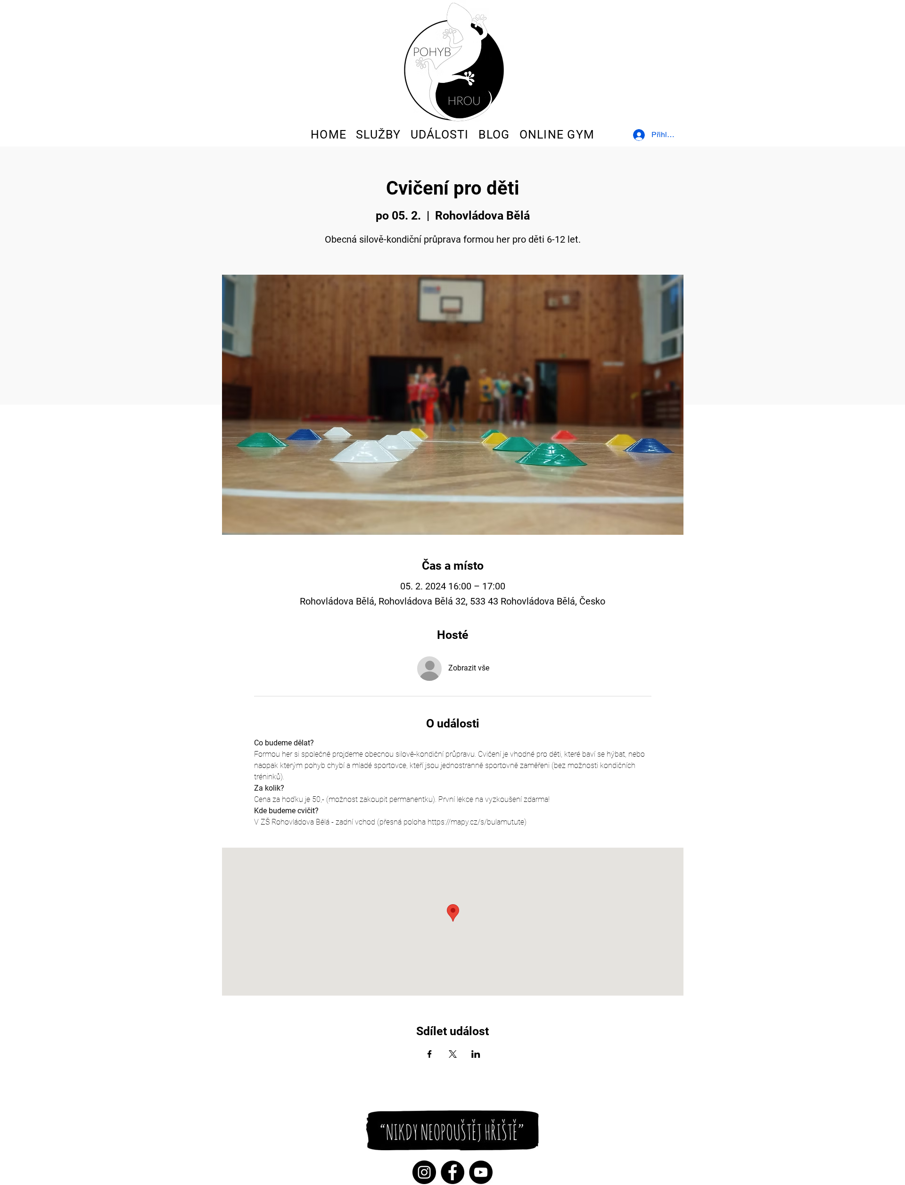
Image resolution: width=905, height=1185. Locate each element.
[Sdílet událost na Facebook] (429, 1054)
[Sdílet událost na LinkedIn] (475, 1054)
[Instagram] (424, 1172)
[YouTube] (481, 1172)
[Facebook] (452, 1172)
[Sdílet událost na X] (452, 1054)
